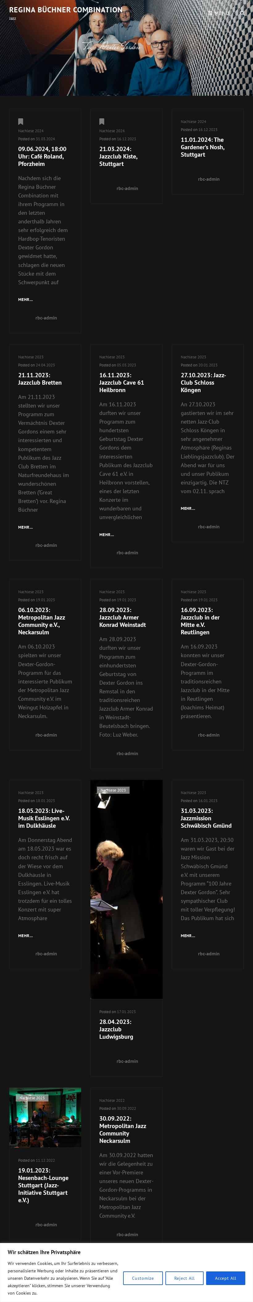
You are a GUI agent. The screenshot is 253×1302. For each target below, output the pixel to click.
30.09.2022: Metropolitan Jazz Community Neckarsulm (122, 1129)
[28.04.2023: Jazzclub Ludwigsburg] (126, 889)
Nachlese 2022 (112, 1100)
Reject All (184, 1278)
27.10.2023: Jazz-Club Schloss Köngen (203, 382)
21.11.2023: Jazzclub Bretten (40, 379)
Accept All (225, 1278)
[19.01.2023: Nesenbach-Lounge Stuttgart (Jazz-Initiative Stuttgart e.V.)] (45, 1118)
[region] (126, 1272)
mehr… (25, 300)
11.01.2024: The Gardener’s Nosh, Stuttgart (202, 147)
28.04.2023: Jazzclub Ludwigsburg (116, 1029)
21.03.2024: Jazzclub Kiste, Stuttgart (118, 156)
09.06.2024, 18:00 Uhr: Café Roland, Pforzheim (42, 156)
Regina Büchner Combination (66, 10)
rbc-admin (46, 318)
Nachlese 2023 (31, 357)
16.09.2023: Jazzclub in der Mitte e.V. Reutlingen (200, 621)
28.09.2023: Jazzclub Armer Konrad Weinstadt (122, 617)
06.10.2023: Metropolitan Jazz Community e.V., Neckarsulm (41, 621)
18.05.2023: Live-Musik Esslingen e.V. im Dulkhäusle (44, 818)
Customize (143, 1278)
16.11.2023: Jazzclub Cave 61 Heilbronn (121, 382)
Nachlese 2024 (31, 130)
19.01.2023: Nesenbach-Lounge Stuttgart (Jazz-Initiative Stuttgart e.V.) (43, 1185)
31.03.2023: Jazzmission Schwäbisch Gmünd (206, 818)
